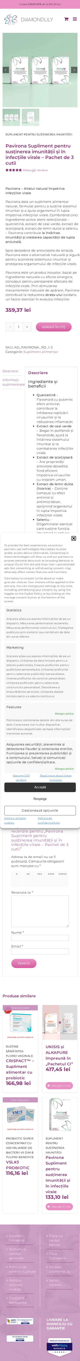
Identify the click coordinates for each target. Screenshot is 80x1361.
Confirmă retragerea (17, 1300)
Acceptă (40, 787)
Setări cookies (55, 1282)
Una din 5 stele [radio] (17, 879)
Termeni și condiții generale (17, 1253)
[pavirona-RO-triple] (40, 70)
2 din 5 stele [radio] (28, 879)
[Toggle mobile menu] (75, 19)
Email (17, 946)
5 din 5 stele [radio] (63, 879)
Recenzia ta (22, 892)
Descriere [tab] (10, 371)
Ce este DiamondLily (59, 1269)
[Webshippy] (60, 1347)
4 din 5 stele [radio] (51, 879)
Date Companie (57, 1256)
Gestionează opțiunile (40, 810)
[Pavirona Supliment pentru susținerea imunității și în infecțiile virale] (59, 1114)
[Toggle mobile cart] (66, 19)
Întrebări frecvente (17, 1238)
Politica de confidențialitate (20, 1269)
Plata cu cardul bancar (56, 1240)
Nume (17, 933)
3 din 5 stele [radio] (40, 879)
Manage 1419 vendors (21, 777)
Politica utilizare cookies (16, 1284)
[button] (73, 538)
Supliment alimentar (40, 352)
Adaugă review (35, 170)
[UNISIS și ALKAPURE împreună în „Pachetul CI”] (59, 1022)
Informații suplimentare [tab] (12, 382)
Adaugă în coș (53, 327)
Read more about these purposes (55, 777)
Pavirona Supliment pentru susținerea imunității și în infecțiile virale (58, 1174)
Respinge (40, 799)
